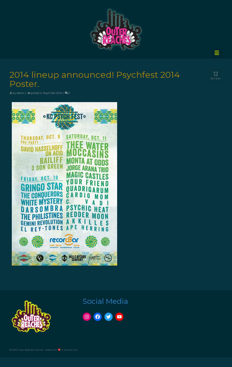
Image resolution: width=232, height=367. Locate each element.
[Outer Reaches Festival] (116, 29)
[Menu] (216, 53)
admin (20, 93)
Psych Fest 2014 (52, 93)
